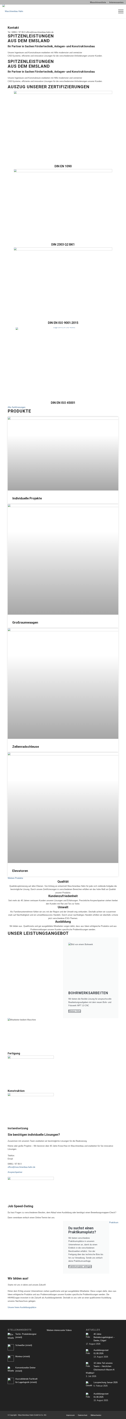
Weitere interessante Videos (59, 1330)
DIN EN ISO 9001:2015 (63, 323)
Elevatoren (20, 871)
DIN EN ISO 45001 (63, 403)
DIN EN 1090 (63, 166)
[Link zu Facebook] (111, 1415)
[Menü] (119, 11)
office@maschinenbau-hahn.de (21, 1167)
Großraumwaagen (25, 622)
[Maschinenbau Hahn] (12, 11)
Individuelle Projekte (27, 498)
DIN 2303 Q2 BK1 (63, 244)
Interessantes (116, 2)
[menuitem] (98, 2)
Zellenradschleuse (25, 746)
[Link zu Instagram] (116, 1415)
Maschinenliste (98, 2)
